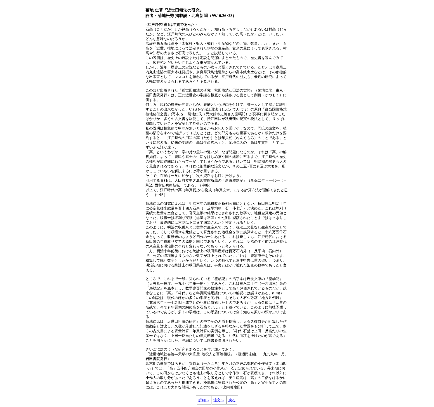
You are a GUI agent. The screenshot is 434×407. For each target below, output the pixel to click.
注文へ (218, 400)
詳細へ (203, 400)
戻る (232, 400)
